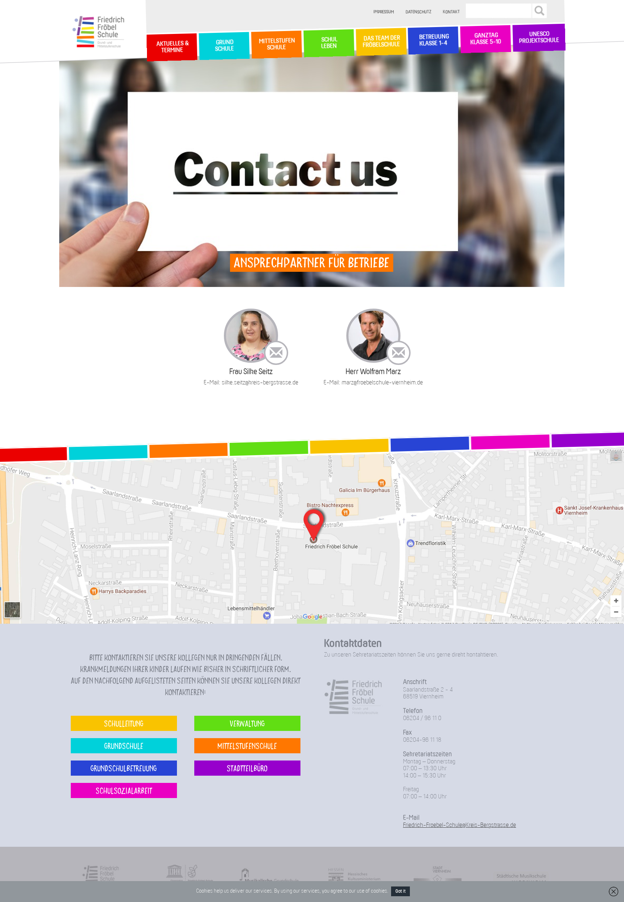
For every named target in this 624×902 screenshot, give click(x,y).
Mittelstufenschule (247, 745)
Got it (400, 891)
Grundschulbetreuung (124, 768)
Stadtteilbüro (247, 768)
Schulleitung (123, 723)
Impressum (384, 12)
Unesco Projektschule (539, 38)
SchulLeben (328, 43)
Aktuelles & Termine (172, 47)
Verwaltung (247, 723)
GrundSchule (224, 46)
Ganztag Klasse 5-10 (485, 39)
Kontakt (451, 12)
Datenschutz (419, 12)
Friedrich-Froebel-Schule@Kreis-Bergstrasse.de (459, 825)
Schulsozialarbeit (124, 790)
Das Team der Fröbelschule (381, 42)
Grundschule (123, 745)
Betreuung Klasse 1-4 (433, 40)
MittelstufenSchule (276, 44)
